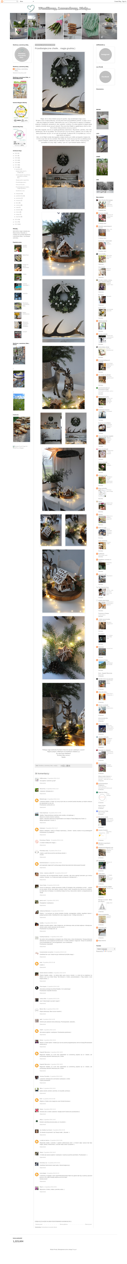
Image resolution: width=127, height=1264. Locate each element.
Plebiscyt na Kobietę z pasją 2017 (109, 517)
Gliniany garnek (102, 321)
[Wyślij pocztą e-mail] (62, 766)
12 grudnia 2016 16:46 (56, 1140)
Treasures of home (103, 613)
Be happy (101, 295)
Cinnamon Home (103, 660)
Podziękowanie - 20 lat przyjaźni (110, 452)
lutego (18, 214)
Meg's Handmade (103, 449)
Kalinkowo (101, 553)
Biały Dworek (102, 940)
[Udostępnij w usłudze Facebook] (67, 766)
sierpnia (18, 200)
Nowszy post (38, 1224)
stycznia (18, 216)
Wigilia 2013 (109, 902)
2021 (16, 155)
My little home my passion (105, 679)
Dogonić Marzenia (45, 1052)
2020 (16, 158)
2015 (16, 219)
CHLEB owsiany (25, 246)
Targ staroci (109, 575)
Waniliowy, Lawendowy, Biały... (21, 69)
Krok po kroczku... (20, 184)
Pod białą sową (44, 850)
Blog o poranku (102, 488)
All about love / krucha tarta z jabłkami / (110, 603)
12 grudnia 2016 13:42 (49, 1119)
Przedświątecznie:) (21, 182)
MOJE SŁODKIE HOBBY (105, 886)
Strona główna (64, 1224)
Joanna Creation (103, 830)
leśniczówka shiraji (103, 347)
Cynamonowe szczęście (46, 952)
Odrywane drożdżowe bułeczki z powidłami (25, 324)
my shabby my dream (46, 1130)
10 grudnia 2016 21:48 (49, 962)
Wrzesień (109, 296)
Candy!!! (25, 331)
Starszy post (88, 1224)
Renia (41, 1040)
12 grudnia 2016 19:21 (54, 1162)
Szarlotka (25, 293)
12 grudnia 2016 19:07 (49, 1152)
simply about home (103, 600)
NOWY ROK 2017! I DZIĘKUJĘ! (21, 172)
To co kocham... (102, 763)
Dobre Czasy (102, 308)
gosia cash (43, 900)
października (19, 196)
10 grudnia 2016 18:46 (53, 885)
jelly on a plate (101, 812)
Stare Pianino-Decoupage (105, 200)
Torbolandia (101, 860)
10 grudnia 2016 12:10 (52, 788)
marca (18, 212)
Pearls (100, 501)
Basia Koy (43, 788)
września (18, 198)
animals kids (101, 807)
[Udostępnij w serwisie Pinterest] (69, 766)
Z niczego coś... (102, 927)
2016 (16, 167)
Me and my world (103, 817)
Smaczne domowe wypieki (105, 436)
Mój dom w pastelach (104, 843)
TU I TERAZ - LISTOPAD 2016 (110, 637)
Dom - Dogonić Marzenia (105, 673)
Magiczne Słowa (102, 792)
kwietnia (18, 210)
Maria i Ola (43, 1009)
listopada (18, 193)
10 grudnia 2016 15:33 (55, 862)
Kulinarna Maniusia (45, 911)
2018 (16, 162)
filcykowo (101, 647)
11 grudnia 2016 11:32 (50, 1030)
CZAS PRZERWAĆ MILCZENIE (110, 663)
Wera (41, 1088)
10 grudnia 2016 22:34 (59, 972)
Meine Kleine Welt (103, 724)
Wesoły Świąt (110, 888)
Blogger (74, 1249)
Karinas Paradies (45, 1076)
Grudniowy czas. (20, 190)
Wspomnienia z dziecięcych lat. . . (110, 753)
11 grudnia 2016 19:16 (49, 1088)
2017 (16, 165)
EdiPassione (43, 778)
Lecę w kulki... (102, 254)
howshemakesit (44, 862)
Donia (41, 1109)
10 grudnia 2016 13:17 (52, 828)
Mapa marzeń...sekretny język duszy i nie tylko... (110, 591)
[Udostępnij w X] (65, 766)
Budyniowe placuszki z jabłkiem (109, 426)
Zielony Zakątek (102, 462)
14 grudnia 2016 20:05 (50, 1187)
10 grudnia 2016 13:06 (55, 813)
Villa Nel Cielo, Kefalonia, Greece (110, 850)
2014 (16, 222)
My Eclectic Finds (103, 811)
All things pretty (102, 475)
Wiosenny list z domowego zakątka (110, 216)
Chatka (24, 274)
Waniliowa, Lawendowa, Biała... (26, 304)
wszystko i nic (102, 574)
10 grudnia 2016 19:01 (52, 900)
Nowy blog (100, 674)
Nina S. (42, 1187)
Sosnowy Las (43, 1162)
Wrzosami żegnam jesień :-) (110, 378)
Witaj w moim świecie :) (104, 776)
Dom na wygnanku (103, 914)
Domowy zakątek (103, 213)
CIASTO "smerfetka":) (26, 284)
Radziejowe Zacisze (103, 410)
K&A (41, 1098)
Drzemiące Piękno (45, 840)
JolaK (41, 1030)
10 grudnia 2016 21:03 (60, 952)
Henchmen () (101, 719)
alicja (41, 1119)
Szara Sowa (43, 885)
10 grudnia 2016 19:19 (57, 911)
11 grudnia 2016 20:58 (49, 1098)
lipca (17, 203)
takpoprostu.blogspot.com (105, 847)
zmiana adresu (101, 615)
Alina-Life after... (102, 692)
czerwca (18, 205)
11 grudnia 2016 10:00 (53, 986)
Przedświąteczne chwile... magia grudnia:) (23, 187)
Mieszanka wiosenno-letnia (109, 257)
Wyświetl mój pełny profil (19, 73)
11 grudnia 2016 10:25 (53, 998)
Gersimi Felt (109, 648)
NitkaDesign (43, 799)
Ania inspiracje (44, 813)
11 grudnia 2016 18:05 (56, 1052)
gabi (41, 1019)
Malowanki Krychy (103, 397)
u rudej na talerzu (44, 1140)
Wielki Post (25, 255)
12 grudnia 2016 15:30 (59, 1130)
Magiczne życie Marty (104, 423)
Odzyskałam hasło (102, 555)
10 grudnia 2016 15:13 (55, 850)
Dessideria (101, 634)
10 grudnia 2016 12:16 (53, 799)
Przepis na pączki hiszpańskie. (26, 266)
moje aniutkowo (102, 540)
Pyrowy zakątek (102, 334)
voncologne (43, 1173)
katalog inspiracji (45, 936)
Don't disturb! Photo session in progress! (110, 820)
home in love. (102, 805)
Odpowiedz (43, 783)
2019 (16, 160)
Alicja (41, 1152)
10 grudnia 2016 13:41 (57, 840)
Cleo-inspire (43, 986)
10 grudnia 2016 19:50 (56, 936)
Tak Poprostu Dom (103, 587)
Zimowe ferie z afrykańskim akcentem (110, 337)
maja (17, 207)
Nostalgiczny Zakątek (104, 750)
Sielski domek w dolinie (46, 972)
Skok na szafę (102, 527)
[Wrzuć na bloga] (64, 766)
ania (41, 962)
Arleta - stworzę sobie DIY (47, 873)
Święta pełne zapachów (22, 180)
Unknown (42, 828)
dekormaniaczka (103, 718)
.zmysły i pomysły (103, 737)
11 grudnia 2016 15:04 (50, 1040)
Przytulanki (109, 411)
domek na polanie (103, 705)
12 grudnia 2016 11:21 (50, 1109)
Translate (109, 951)
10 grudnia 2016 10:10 (53, 778)
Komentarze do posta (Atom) (49, 1227)
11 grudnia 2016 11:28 (49, 1019)
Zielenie (100, 514)
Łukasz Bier (43, 998)
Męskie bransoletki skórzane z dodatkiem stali (109, 532)
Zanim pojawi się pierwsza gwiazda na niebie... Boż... (23, 176)
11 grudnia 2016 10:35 (52, 1009)
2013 (16, 224)
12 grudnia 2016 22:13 (53, 1173)
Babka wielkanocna (26, 313)
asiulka (42, 923)
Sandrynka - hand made (105, 241)
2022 (16, 153)
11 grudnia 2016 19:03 (56, 1076)
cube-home (101, 873)
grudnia (18, 169)
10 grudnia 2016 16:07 (61, 873)
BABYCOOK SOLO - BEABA (110, 682)
